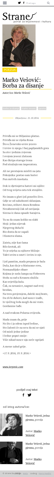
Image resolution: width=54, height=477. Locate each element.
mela (25, 473)
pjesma (42, 108)
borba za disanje (11, 108)
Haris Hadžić (45, 473)
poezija (10, 70)
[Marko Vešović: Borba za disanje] (19, 65)
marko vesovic (29, 108)
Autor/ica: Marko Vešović (16, 92)
